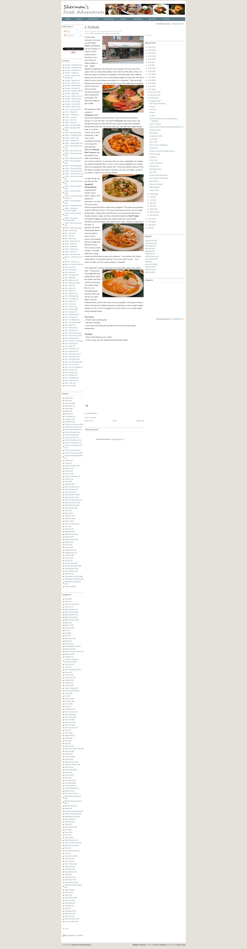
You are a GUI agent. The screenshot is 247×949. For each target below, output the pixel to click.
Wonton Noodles (70, 919)
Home (67, 19)
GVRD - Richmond (70, 168)
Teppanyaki (68, 903)
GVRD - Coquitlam (70, 135)
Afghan (66, 398)
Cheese (67, 672)
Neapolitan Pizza (70, 816)
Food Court (68, 722)
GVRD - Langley (70, 140)
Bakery (66, 625)
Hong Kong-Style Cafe (72, 748)
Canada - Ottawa (70, 93)
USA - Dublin (68, 304)
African (66, 400)
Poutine (67, 837)
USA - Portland (69, 351)
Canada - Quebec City (72, 96)
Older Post (140, 421)
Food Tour (68, 725)
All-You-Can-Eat (70, 604)
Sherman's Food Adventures (81, 945)
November (153, 95)
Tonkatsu (67, 906)
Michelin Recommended (73, 801)
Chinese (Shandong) (71, 443)
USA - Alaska (68, 267)
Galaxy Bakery (154, 187)
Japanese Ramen (70, 764)
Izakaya (67, 759)
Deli (65, 696)
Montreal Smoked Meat (72, 811)
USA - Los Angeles (70, 322)
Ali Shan (152, 116)
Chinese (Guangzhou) (72, 429)
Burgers (67, 654)
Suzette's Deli (154, 166)
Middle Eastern (69, 539)
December (153, 92)
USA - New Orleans (71, 333)
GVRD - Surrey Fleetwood (73, 181)
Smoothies (68, 869)
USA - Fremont (69, 309)
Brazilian (67, 414)
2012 (150, 89)
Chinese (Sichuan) (71, 450)
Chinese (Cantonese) (72, 424)
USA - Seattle (69, 372)
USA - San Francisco (71, 362)
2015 (150, 80)
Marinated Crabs (70, 793)
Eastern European (70, 466)
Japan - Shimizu (70, 249)
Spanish (67, 558)
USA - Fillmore (69, 306)
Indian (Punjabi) (70, 497)
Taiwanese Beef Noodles (73, 885)
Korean (67, 521)
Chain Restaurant (70, 669)
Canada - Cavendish (71, 67)
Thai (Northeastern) (71, 566)
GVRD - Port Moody (71, 166)
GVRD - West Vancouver (73, 223)
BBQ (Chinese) (69, 612)
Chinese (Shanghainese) (73, 445)
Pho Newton (153, 133)
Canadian (67, 419)
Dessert (67, 699)
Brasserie (67, 644)
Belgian (67, 411)
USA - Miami (68, 325)
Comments (70, 35)
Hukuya (152, 106)
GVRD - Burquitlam (71, 132)
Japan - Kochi (69, 244)
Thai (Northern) (69, 568)
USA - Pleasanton (70, 349)
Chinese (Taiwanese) (71, 453)
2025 (150, 50)
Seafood (67, 858)
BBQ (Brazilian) (69, 609)
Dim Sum (67, 701)
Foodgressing (152, 243)
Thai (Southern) (69, 571)
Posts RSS (92, 19)
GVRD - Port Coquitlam (72, 161)
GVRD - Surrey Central (72, 174)
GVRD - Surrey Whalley (72, 201)
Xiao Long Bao (69, 921)
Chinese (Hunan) (70, 437)
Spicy (66, 874)
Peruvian (67, 547)
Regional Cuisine (70, 845)
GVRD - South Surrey (71, 171)
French (66, 473)
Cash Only (68, 664)
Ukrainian (67, 574)
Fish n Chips (68, 717)
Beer (66, 636)
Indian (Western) (70, 505)
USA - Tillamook (70, 380)
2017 (150, 74)
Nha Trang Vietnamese (157, 103)
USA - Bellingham (70, 283)
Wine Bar (67, 916)
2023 (150, 56)
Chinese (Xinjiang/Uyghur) (73, 455)
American (67, 403)
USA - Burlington (70, 296)
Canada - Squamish (71, 99)
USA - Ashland (69, 269)
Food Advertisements (102, 439)
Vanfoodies (151, 272)
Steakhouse (68, 880)
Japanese (67, 518)
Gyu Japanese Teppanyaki (158, 178)
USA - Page (68, 346)
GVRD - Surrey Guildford (73, 186)
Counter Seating (70, 688)
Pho (65, 829)
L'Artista (92, 27)
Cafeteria (67, 657)
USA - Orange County (72, 341)
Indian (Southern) (70, 502)
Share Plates (68, 864)
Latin (66, 526)
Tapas (66, 895)
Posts (68, 31)
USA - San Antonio (70, 356)
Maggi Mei (151, 251)
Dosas (66, 706)
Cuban (66, 463)
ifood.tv (67, 928)
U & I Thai (152, 172)
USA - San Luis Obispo (72, 367)
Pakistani (67, 542)
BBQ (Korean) (69, 617)
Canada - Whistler (70, 106)
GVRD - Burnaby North (72, 128)
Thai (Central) (69, 563)
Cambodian (68, 416)
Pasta (117, 33)
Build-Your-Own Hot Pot (72, 651)
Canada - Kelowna (71, 80)
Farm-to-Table (69, 712)
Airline (66, 601)
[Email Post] (86, 405)
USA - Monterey (69, 330)
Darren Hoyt (181, 945)
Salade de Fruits (155, 130)
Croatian (67, 460)
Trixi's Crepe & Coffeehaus (158, 145)
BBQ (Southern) (70, 620)
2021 (150, 62)
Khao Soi (67, 767)
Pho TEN (152, 109)
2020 (150, 65)
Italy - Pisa (68, 236)
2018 (150, 71)
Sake (66, 853)
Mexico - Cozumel (70, 262)
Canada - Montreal (71, 85)
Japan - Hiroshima (70, 241)
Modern (67, 808)
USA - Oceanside (70, 338)
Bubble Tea (68, 649)
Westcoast (68, 586)
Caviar (66, 667)
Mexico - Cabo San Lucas (73, 257)
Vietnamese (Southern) (72, 582)
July (151, 197)
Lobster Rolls (69, 785)
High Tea (67, 746)
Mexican (67, 537)
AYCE (66, 599)
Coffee (66, 683)
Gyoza (66, 741)
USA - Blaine (68, 288)
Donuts (66, 704)
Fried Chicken (69, 727)
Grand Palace (154, 181)
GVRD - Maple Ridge (71, 143)
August (152, 194)
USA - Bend (68, 285)
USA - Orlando (69, 343)
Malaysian (68, 531)
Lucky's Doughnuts (156, 163)
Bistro (66, 641)
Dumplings (68, 709)
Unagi (66, 908)
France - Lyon (69, 117)
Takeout (67, 890)
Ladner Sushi (154, 190)
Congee (67, 685)
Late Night (68, 780)
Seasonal (67, 861)
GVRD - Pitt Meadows (72, 158)
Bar (65, 633)
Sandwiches (68, 856)
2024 (150, 53)
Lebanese (68, 529)
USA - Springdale (70, 378)
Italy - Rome (68, 238)
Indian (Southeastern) (72, 500)
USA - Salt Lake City (71, 354)
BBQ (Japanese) (70, 614)
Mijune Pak (151, 253)
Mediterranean (69, 534)
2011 (150, 219)
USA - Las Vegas (70, 320)
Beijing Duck (68, 638)
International (68, 508)
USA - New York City (71, 335)
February (153, 212)
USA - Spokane (69, 375)
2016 (150, 77)
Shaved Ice (68, 866)
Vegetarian (68, 913)
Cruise (66, 693)
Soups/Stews (69, 872)
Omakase (67, 822)
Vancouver (68, 385)
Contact (123, 19)
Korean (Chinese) (70, 524)
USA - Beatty (68, 277)
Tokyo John (153, 160)
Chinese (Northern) (71, 440)
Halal (66, 743)
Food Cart (67, 720)
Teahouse (67, 900)
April (151, 206)
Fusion (66, 733)
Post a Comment (90, 417)
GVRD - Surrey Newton (72, 191)
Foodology (151, 248)
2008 (150, 228)
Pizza (66, 832)
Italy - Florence (69, 230)
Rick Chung (151, 269)
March (152, 209)
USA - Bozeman (70, 293)
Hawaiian (67, 484)
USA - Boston (69, 291)
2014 (150, 83)
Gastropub (68, 735)
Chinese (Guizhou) (71, 432)
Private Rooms (69, 840)
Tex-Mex (67, 560)
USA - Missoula (69, 328)
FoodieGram (151, 246)
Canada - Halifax (70, 73)
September (154, 101)
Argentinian (68, 406)
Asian (66, 408)
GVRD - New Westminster (73, 146)
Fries (66, 730)
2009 (150, 225)
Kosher (66, 778)
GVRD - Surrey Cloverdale (73, 176)
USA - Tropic (68, 383)
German (67, 479)
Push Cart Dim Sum (71, 843)
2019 (150, 68)
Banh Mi (67, 628)
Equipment (138, 19)
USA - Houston (69, 317)
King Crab (68, 775)
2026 (150, 47)
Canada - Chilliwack (71, 70)
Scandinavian (69, 550)
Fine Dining (68, 714)
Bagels (66, 622)
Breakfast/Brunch (70, 646)
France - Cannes (70, 114)
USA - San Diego (70, 359)
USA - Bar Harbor (70, 275)
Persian (67, 545)
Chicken (67, 675)
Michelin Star (69, 806)
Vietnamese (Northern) (72, 579)
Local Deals (109, 19)
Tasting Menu (69, 898)
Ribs (66, 848)
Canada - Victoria (70, 104)
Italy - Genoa (68, 233)
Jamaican (67, 516)
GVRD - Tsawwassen (71, 205)
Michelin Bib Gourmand (72, 796)
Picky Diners (151, 267)
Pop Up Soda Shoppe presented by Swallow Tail (166, 127)
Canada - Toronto (70, 101)
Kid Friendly (68, 770)
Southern (67, 555)
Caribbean (68, 421)
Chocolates (68, 677)
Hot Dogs (67, 751)
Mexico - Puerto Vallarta (72, 264)
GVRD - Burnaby (70, 125)
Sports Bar (68, 877)
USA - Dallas (68, 301)
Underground (69, 911)
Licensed (67, 783)
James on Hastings (156, 184)
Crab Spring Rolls (70, 691)
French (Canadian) (71, 476)
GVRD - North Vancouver (73, 153)
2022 (150, 59)
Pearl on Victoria (155, 124)
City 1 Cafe (153, 142)
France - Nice (69, 120)
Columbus (153, 157)
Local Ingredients (70, 788)
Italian (66, 513)
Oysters (67, 824)
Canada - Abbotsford (71, 65)
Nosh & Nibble (152, 264)
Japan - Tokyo (69, 251)
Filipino (67, 471)
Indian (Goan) (69, 492)
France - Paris (69, 122)
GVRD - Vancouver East (72, 213)
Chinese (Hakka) (70, 435)
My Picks (153, 19)
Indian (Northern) (70, 494)
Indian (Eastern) (70, 489)
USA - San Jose (69, 364)
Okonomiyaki (69, 819)
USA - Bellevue (69, 280)
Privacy (166, 19)
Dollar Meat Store (155, 169)
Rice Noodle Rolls (70, 851)
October (153, 98)
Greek (66, 481)
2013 (150, 86)
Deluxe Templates (160, 945)
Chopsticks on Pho (155, 136)
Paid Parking (68, 827)
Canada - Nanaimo (71, 88)
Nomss (149, 261)
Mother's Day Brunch (71, 814)
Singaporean (69, 553)
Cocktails (67, 680)
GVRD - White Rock (71, 228)
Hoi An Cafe (153, 139)
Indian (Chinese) (70, 487)
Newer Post (89, 421)
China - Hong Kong (71, 109)
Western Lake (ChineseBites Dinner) (162, 151)
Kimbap (67, 772)
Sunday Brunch (69, 882)
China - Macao (69, 112)
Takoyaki (67, 892)
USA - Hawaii (69, 312)
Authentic (67, 607)
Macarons (67, 791)
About (79, 19)
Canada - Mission (70, 83)
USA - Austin (68, 272)
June (152, 200)
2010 (150, 222)
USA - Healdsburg (70, 314)
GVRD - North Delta (71, 151)
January (153, 215)
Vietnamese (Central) (71, 576)
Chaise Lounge (154, 154)
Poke (66, 835)
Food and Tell (152, 240)
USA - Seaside (69, 370)
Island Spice (153, 148)
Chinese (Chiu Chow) (72, 427)
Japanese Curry (70, 762)
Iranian (66, 510)
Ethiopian (67, 468)
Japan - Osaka (69, 246)
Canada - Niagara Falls (72, 91)
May (151, 203)
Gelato (66, 738)
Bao (65, 630)
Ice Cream (68, 756)
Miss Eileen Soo (153, 256)
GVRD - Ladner (69, 138)
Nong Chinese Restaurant (158, 175)
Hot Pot (67, 754)
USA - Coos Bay (70, 299)
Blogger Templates (139, 945)
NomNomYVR (152, 259)
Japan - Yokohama (71, 254)
